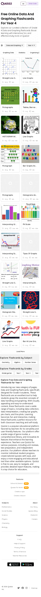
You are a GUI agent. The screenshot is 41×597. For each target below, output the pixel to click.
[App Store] (13, 564)
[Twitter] (18, 588)
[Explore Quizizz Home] (6, 3)
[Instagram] (27, 588)
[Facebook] (23, 588)
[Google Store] (27, 564)
